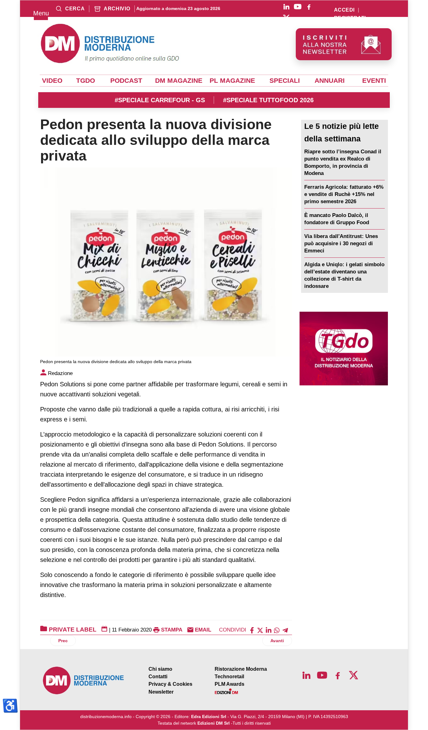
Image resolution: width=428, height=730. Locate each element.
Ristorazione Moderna (241, 669)
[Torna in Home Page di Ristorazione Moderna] (83, 681)
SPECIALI (284, 80)
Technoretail (229, 676)
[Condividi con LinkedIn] (268, 630)
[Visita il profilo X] (286, 18)
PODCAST (126, 80)
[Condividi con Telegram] (285, 630)
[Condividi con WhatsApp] (277, 630)
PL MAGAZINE (232, 80)
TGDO (85, 80)
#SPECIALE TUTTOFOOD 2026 (268, 100)
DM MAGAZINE (178, 80)
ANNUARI (330, 80)
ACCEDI (344, 10)
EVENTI (374, 80)
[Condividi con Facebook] (252, 630)
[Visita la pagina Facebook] (309, 6)
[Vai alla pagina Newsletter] (344, 44)
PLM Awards (229, 684)
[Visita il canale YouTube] (297, 6)
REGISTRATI (350, 18)
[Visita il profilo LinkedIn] (286, 6)
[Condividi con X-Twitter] (260, 630)
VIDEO (52, 80)
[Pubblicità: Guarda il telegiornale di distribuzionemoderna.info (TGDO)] (344, 348)
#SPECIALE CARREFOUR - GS (160, 100)
